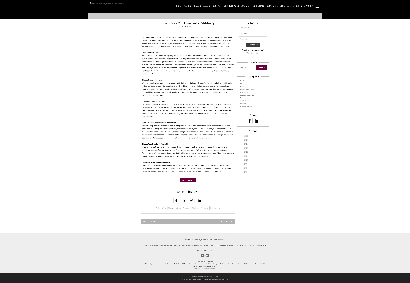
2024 (246, 144)
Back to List (187, 180)
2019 (245, 164)
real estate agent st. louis (247, 89)
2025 (246, 140)
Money (242, 98)
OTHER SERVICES (231, 6)
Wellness (214, 208)
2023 (246, 148)
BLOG (282, 6)
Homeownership (245, 92)
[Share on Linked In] (199, 200)
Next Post (226, 221)
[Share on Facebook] (176, 200)
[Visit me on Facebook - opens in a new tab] (250, 121)
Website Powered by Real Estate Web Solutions (205, 276)
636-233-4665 (208, 250)
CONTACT (216, 6)
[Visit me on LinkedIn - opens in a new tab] (256, 121)
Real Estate (243, 81)
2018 (245, 168)
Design (171, 208)
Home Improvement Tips (247, 106)
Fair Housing (213, 268)
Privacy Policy (197, 268)
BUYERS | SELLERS (202, 6)
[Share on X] (184, 200)
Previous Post (151, 221)
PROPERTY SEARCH (183, 6)
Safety (179, 208)
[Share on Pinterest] (192, 200)
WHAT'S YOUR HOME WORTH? (300, 6)
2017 (245, 172)
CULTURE (245, 6)
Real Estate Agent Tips (247, 95)
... (219, 208)
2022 (246, 152)
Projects (205, 208)
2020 (246, 160)
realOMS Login (224, 279)
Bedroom (187, 208)
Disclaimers (216, 279)
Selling (242, 84)
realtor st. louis (244, 101)
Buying (242, 86)
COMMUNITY (272, 6)
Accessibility (205, 268)
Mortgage (243, 103)
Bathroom (196, 208)
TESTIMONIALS (257, 6)
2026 (246, 136)
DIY (158, 208)
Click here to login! (253, 53)
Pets (164, 208)
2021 (245, 156)
